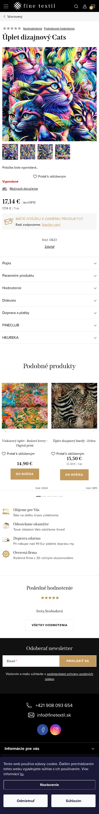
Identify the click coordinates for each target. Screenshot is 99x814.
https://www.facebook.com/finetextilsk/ (42, 729)
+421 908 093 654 (54, 705)
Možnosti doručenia (24, 188)
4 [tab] (55, 496)
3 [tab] (49, 496)
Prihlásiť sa (78, 661)
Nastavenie (49, 784)
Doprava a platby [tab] (15, 312)
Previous (4, 427)
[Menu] (6, 6)
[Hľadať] (76, 6)
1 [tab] (38, 496)
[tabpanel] (25, 434)
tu (21, 773)
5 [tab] (60, 496)
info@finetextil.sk (54, 715)
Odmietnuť (26, 800)
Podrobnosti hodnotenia (59, 28)
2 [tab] (44, 496)
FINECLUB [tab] (10, 325)
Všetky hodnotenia (49, 625)
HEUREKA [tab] (10, 337)
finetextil (55, 729)
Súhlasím (73, 800)
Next (95, 427)
